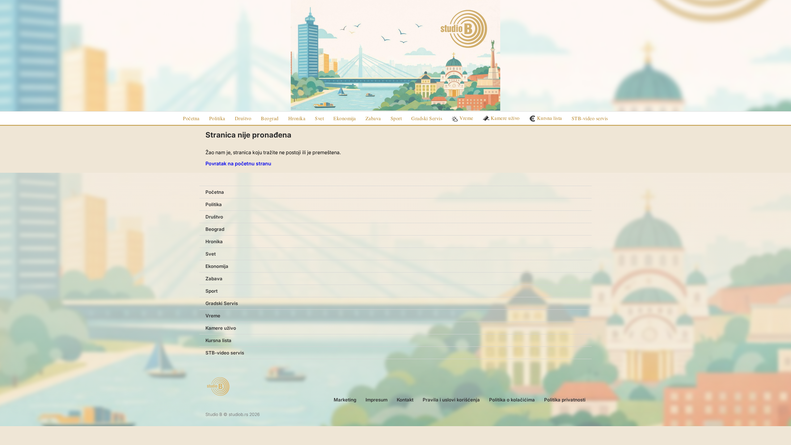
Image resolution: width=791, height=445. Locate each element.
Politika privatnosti (565, 400)
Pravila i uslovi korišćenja (451, 400)
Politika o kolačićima (512, 400)
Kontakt (405, 400)
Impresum (376, 400)
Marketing (345, 400)
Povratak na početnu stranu (238, 163)
